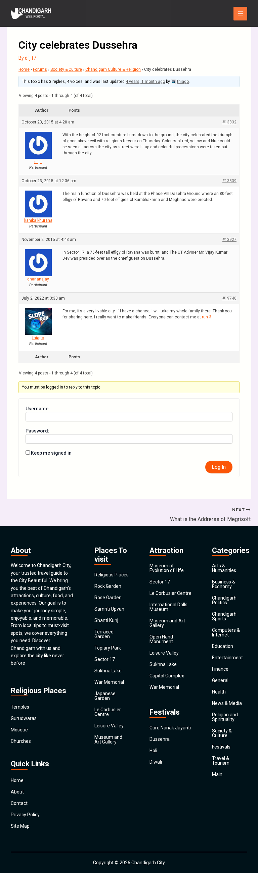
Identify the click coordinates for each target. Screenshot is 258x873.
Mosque (19, 729)
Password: (37, 430)
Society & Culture (66, 69)
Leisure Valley (109, 725)
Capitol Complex (166, 675)
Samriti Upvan (109, 609)
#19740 (229, 298)
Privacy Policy (25, 814)
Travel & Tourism (220, 761)
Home (24, 69)
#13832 (229, 122)
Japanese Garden (105, 696)
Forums (40, 69)
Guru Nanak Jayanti (170, 727)
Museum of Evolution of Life (166, 568)
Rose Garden (108, 597)
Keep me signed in (51, 453)
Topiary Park (107, 648)
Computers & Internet (226, 632)
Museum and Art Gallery (108, 739)
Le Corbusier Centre (107, 712)
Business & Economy (223, 584)
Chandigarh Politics (224, 600)
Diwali (155, 762)
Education (222, 646)
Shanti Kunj (106, 620)
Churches (21, 741)
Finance (220, 669)
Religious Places (111, 574)
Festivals (221, 747)
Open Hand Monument (161, 639)
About (17, 791)
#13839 (229, 180)
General (220, 680)
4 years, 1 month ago (145, 81)
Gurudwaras (24, 718)
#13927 (229, 239)
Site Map (20, 826)
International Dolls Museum (168, 607)
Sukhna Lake (108, 670)
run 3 (206, 317)
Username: (38, 408)
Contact (19, 803)
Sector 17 (104, 659)
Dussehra (159, 739)
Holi (153, 750)
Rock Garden (107, 586)
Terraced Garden (104, 634)
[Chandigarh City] (31, 13)
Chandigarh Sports (224, 616)
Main (217, 774)
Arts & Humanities (224, 568)
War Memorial (109, 682)
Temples (20, 707)
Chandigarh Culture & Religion (113, 69)
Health (219, 692)
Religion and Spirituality (225, 717)
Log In (219, 467)
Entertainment (227, 657)
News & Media (227, 703)
